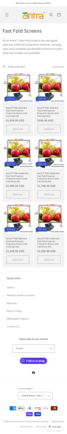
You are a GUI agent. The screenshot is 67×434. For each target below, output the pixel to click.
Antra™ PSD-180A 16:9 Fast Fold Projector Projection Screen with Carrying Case (16, 242)
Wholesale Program (18, 318)
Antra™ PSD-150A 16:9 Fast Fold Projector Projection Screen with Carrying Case (48, 112)
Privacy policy (26, 426)
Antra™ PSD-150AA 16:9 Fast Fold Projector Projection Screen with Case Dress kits (48, 242)
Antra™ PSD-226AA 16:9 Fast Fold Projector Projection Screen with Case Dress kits (17, 177)
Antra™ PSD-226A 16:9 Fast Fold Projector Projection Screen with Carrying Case (16, 112)
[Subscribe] (50, 348)
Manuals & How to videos (21, 295)
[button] (7, 15)
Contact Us (13, 326)
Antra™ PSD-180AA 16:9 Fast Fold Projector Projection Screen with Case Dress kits (48, 177)
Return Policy (14, 310)
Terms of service (43, 426)
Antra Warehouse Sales (20, 421)
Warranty (12, 303)
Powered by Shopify (40, 421)
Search (10, 287)
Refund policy (58, 421)
